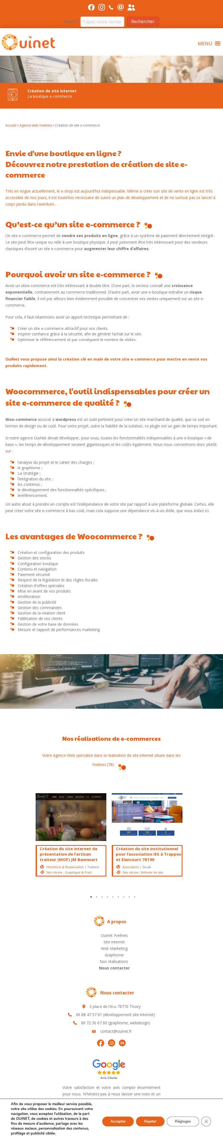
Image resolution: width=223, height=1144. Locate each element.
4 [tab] (107, 897)
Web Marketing (114, 948)
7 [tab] (123, 897)
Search (71, 21)
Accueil (10, 125)
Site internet (114, 941)
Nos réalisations (114, 961)
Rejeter (150, 1121)
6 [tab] (118, 897)
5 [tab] (113, 897)
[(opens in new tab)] (109, 1068)
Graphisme (114, 954)
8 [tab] (129, 897)
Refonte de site (152, 872)
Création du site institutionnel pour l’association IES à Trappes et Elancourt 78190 (148, 854)
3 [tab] (102, 897)
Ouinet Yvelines (114, 935)
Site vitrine (54, 872)
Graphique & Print (78, 872)
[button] (143, 21)
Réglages (183, 1121)
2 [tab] (96, 897)
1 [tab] (91, 897)
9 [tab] (134, 897)
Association (131, 867)
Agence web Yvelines (36, 125)
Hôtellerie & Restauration (65, 867)
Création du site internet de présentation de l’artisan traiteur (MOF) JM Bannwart (69, 854)
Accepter (118, 1121)
